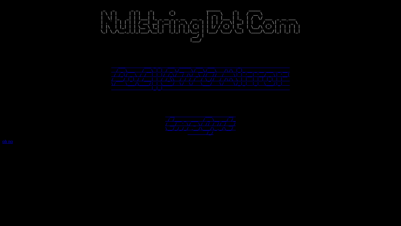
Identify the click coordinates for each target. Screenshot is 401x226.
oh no (7, 141)
